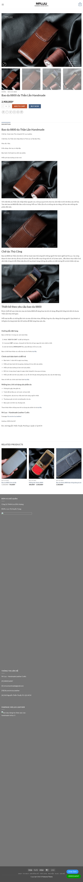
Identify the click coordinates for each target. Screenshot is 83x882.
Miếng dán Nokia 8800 (36, 482)
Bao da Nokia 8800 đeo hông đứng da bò (68, 482)
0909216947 (73, 876)
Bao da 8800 (12, 92)
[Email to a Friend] (14, 112)
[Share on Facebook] (7, 112)
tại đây (34, 351)
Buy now (35, 106)
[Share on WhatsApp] (3, 112)
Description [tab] (6, 124)
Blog (57, 873)
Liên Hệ (62, 873)
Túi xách (26, 873)
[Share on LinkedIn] (21, 112)
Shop (20, 873)
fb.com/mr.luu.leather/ (14, 416)
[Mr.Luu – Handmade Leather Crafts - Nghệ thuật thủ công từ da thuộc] (41, 4)
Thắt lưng (43, 873)
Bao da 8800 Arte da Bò (9, 482)
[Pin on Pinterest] (18, 112)
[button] (3, 4)
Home (4, 92)
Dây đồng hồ (34, 873)
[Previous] (5, 40)
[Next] (77, 40)
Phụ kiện (51, 873)
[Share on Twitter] (10, 112)
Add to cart (19, 106)
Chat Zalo (72, 871)
